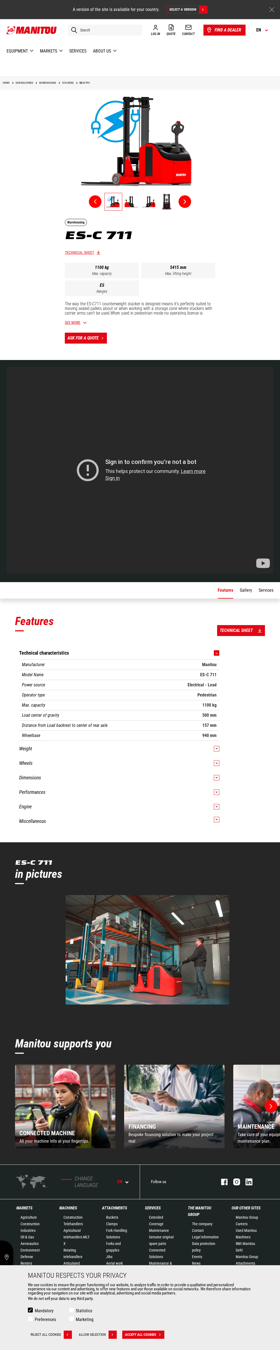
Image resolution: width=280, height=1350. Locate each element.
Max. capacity (102, 273)
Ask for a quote (83, 338)
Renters (26, 1263)
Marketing (85, 1319)
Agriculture (29, 1217)
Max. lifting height (178, 273)
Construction (30, 1224)
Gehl (239, 1250)
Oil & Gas (27, 1237)
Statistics (84, 1310)
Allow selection (92, 1334)
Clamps (112, 1224)
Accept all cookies (140, 1334)
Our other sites (246, 1208)
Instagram (234, 1181)
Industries (28, 1230)
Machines (68, 1208)
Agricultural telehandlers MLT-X (76, 1237)
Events (197, 1257)
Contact (198, 1230)
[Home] (32, 30)
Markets (24, 1208)
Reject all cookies (46, 1334)
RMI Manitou (245, 1243)
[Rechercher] (72, 30)
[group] (65, 1106)
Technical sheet (79, 252)
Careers (241, 1224)
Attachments (114, 1208)
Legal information (205, 1237)
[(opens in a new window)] (147, 949)
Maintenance (159, 1230)
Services (153, 1208)
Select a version (182, 9)
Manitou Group (247, 1217)
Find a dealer (228, 30)
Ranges (102, 291)
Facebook (221, 1181)
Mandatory (44, 1310)
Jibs (109, 1257)
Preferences (45, 1319)
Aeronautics (30, 1243)
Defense (27, 1257)
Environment (30, 1250)
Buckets (112, 1217)
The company (202, 1224)
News (196, 1263)
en (119, 1181)
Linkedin (246, 1181)
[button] (271, 1106)
